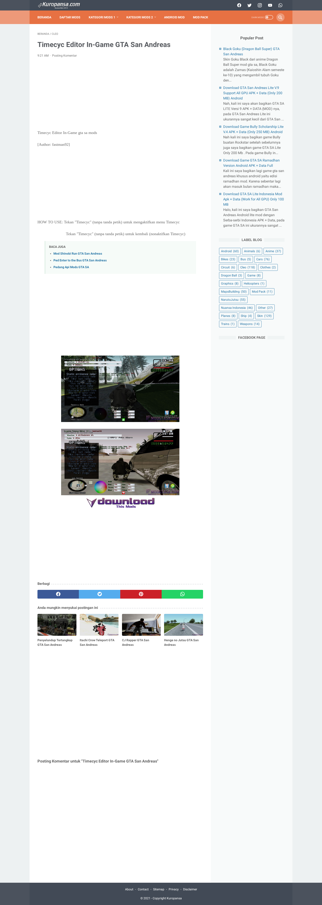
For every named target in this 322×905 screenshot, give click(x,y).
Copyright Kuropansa (167, 898)
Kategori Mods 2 (139, 17)
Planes (228, 316)
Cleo (247, 267)
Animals (252, 251)
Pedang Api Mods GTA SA (71, 267)
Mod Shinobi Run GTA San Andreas (77, 253)
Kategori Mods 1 (102, 17)
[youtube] (269, 5)
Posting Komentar (64, 55)
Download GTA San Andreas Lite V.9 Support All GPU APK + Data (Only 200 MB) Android (252, 93)
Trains (228, 324)
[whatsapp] (280, 5)
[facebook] (238, 5)
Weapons (250, 324)
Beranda (44, 17)
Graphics (230, 283)
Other (265, 307)
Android (230, 251)
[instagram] (259, 5)
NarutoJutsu (233, 299)
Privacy (174, 889)
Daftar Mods (70, 17)
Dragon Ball (231, 275)
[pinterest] (141, 594)
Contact (143, 889)
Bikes (228, 259)
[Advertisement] (120, 94)
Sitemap (158, 889)
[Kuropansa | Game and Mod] (61, 5)
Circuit (228, 267)
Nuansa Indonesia (237, 307)
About (129, 889)
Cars (263, 259)
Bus (246, 259)
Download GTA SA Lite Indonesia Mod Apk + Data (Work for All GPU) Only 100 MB (253, 199)
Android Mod (174, 17)
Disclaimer (190, 889)
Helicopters (254, 283)
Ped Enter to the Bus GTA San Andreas (80, 260)
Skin (264, 316)
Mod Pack (200, 17)
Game (254, 275)
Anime (273, 251)
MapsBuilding (234, 291)
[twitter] (249, 5)
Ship (246, 316)
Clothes (268, 267)
